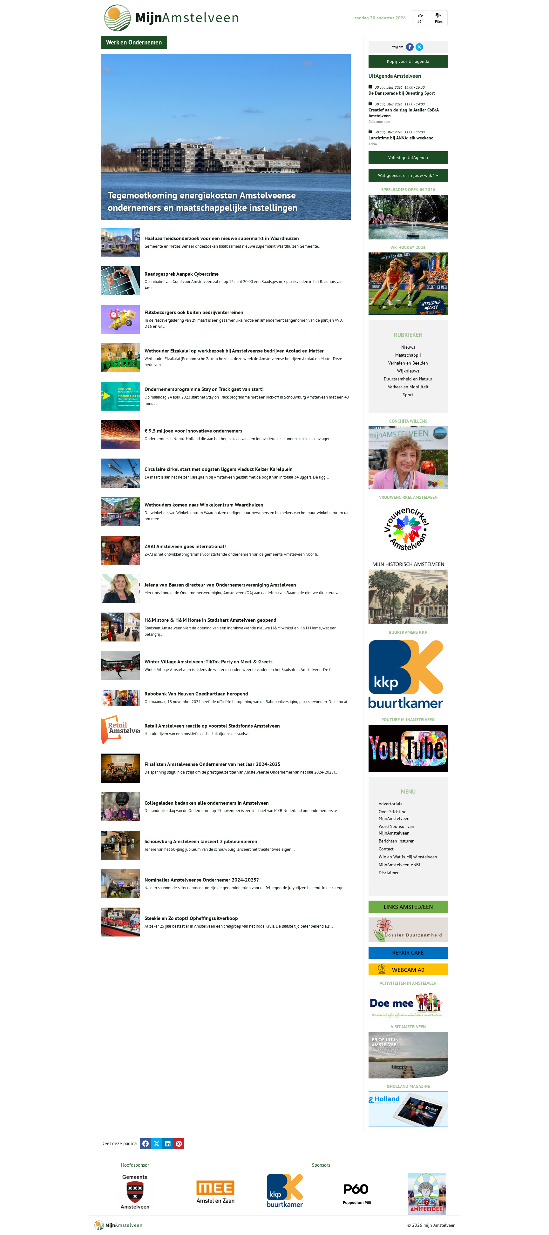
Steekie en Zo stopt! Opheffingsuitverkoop (191, 918)
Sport (408, 395)
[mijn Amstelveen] (175, 18)
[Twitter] (419, 47)
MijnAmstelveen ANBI (399, 865)
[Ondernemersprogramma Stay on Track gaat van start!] (120, 396)
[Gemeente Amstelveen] (135, 1192)
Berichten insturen (397, 841)
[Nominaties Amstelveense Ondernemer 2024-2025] (120, 883)
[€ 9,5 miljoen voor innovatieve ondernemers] (120, 434)
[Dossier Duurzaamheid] (408, 929)
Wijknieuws (408, 371)
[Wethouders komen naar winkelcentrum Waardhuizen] (120, 511)
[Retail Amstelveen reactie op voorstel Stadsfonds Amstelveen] (120, 729)
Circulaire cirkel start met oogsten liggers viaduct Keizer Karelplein (219, 469)
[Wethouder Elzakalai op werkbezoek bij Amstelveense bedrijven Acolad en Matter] (120, 357)
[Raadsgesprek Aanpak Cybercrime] (120, 280)
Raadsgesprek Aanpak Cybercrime (182, 274)
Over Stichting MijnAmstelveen (394, 815)
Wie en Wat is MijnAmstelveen (408, 857)
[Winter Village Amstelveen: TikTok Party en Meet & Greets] (120, 665)
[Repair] (408, 953)
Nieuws (408, 347)
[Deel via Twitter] (156, 1143)
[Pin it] (178, 1143)
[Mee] (215, 1192)
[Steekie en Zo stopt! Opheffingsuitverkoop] (120, 922)
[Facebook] (410, 47)
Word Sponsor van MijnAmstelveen (396, 829)
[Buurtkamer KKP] (286, 1191)
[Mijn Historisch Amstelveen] (408, 592)
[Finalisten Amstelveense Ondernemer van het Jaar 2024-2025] (120, 768)
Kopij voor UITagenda (408, 61)
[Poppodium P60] (356, 1192)
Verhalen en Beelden (408, 363)
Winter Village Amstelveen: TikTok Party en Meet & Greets (209, 661)
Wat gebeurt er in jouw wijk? (406, 175)
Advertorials (390, 804)
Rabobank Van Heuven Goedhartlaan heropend (196, 693)
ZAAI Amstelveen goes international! (185, 546)
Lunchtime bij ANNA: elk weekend (401, 138)
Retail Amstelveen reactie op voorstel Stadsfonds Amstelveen (212, 725)
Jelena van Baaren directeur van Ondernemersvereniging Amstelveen (220, 584)
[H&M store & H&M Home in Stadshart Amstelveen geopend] (120, 627)
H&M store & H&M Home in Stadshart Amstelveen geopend (210, 620)
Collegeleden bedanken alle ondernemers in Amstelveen (207, 803)
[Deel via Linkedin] (167, 1143)
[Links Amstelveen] (408, 907)
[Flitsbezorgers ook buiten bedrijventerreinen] (120, 319)
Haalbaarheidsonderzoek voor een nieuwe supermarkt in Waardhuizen (222, 238)
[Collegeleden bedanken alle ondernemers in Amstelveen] (120, 806)
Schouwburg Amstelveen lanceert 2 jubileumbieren (201, 841)
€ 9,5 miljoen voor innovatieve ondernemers (193, 430)
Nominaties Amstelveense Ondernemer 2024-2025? (202, 879)
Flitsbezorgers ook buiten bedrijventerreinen (194, 312)
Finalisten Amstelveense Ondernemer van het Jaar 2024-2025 (213, 764)
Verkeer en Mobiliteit (408, 387)
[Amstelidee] (427, 1194)
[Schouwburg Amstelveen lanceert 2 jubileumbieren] (120, 845)
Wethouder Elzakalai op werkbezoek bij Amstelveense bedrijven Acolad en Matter (234, 350)
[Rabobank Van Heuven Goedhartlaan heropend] (120, 698)
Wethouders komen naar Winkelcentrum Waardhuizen (204, 504)
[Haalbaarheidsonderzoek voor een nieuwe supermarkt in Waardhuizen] (120, 242)
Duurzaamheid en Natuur (408, 379)
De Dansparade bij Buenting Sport (402, 93)
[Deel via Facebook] (145, 1143)
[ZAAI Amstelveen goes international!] (120, 550)
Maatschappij (408, 355)
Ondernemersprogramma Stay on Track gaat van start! (204, 389)
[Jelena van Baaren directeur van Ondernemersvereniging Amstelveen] (120, 588)
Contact (386, 849)
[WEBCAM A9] (408, 969)
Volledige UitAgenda (408, 157)
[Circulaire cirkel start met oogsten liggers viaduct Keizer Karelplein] (120, 473)
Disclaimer (389, 873)
